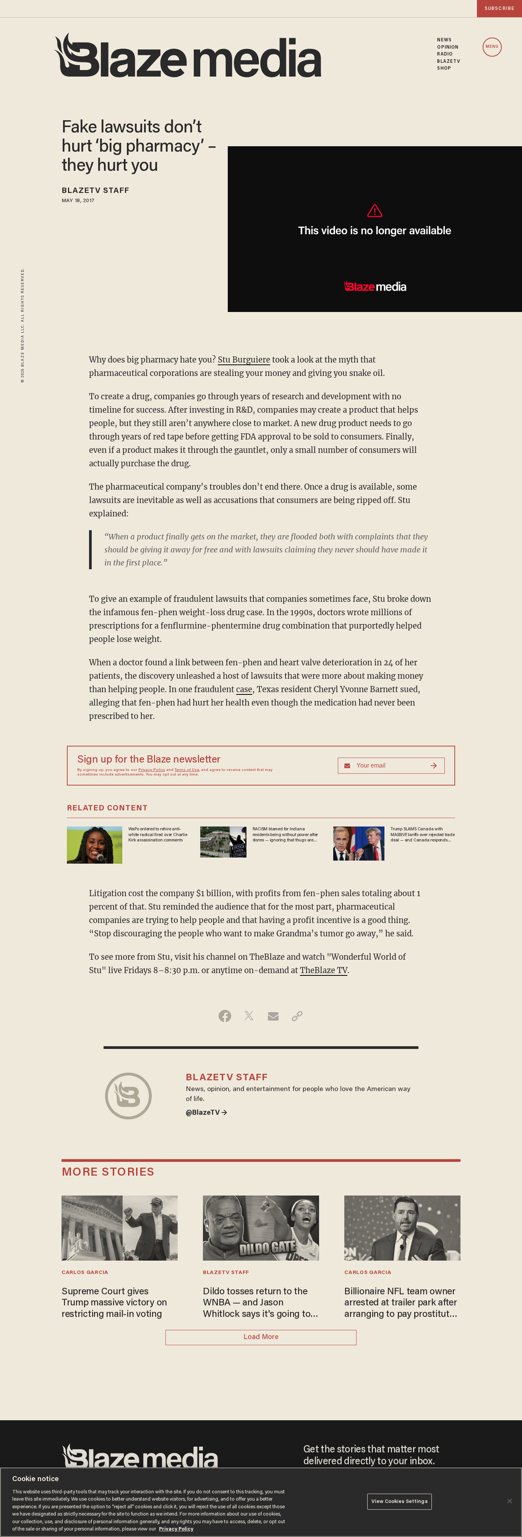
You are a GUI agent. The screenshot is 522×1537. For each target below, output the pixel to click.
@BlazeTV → (206, 1113)
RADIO (445, 54)
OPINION (448, 47)
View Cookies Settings (399, 1501)
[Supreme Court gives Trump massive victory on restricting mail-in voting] (120, 1227)
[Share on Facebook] (225, 1016)
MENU (492, 47)
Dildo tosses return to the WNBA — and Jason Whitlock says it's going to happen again (256, 1304)
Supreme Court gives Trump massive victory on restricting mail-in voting (114, 1303)
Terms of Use (187, 770)
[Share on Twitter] (249, 1016)
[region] (261, 1502)
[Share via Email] (273, 1016)
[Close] (509, 1501)
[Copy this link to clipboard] (297, 1016)
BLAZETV (448, 61)
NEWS (444, 40)
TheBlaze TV (323, 970)
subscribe (499, 8)
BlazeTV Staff (95, 191)
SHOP (444, 68)
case (244, 689)
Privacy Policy (151, 770)
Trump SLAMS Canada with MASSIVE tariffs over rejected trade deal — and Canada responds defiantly (423, 835)
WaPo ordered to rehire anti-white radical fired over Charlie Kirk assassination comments (157, 835)
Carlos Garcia (85, 1273)
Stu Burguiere (244, 359)
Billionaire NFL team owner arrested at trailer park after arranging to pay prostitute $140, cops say (400, 1304)
